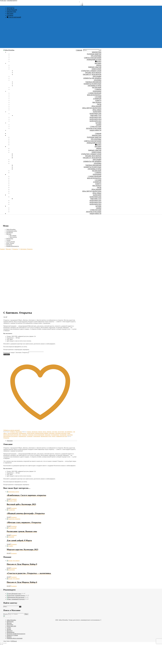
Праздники (97, 91)
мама (68, 433)
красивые (52, 433)
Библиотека (96, 52)
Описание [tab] (10, 440)
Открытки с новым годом (91, 71)
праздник (70, 434)
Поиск (26, 614)
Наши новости (95, 130)
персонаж (47, 434)
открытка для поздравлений (36, 434)
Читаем (98, 123)
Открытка (15, 249)
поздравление (55, 434)
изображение (22, 433)
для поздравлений (13, 433)
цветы (53, 436)
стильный (29, 436)
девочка (49, 431)
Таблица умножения (93, 82)
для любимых (68, 431)
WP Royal (14, 641)
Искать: (5, 614)
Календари (97, 112)
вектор (40, 431)
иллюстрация (30, 433)
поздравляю (63, 434)
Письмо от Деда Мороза (92, 74)
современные (22, 436)
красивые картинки (61, 433)
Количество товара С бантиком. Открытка (15, 352)
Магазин (98, 63)
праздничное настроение (10, 436)
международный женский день (12, 434)
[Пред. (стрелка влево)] (0, 644)
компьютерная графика (41, 433)
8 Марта (12, 431)
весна (44, 431)
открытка (24, 434)
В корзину (6, 354)
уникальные (36, 436)
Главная (2, 249)
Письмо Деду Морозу (93, 73)
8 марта (29, 431)
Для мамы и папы (94, 86)
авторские (35, 431)
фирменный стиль (46, 436)
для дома (54, 431)
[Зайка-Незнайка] (8, 50)
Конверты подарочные (92, 84)
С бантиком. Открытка (25, 249)
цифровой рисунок (61, 436)
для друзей (61, 431)
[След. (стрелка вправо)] (2, 644)
